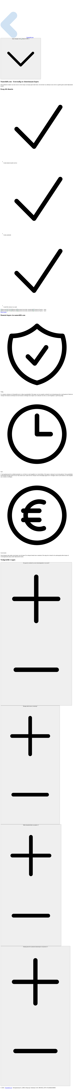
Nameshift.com (8, 1087)
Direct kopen (4, 312)
